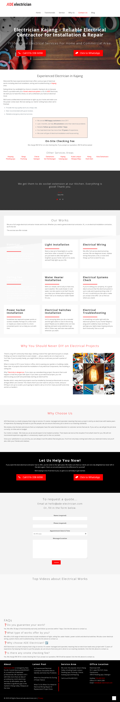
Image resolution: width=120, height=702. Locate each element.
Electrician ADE (9, 668)
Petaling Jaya (10, 159)
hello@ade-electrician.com (103, 683)
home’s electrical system (31, 91)
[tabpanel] (60, 188)
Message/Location (60, 538)
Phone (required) (60, 523)
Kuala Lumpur (76, 157)
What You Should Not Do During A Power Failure (45, 679)
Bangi (24, 157)
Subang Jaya (63, 159)
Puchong (24, 159)
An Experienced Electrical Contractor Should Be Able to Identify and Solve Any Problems (45, 670)
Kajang (53, 83)
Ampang (11, 157)
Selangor (37, 159)
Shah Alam (89, 159)
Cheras (36, 157)
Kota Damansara (102, 157)
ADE (48, 91)
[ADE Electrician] (19, 4)
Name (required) (60, 515)
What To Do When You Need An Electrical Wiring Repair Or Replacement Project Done (45, 687)
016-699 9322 (100, 678)
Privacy (40, 698)
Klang (89, 157)
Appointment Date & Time (60, 531)
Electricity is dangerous (16, 372)
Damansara (50, 157)
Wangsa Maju (76, 159)
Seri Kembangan (50, 159)
